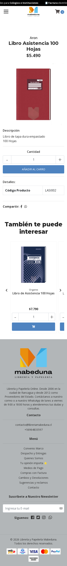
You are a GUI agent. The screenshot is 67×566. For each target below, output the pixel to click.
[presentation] (6, 290)
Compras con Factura (33, 473)
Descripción (11, 130)
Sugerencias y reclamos (33, 482)
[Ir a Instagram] (43, 518)
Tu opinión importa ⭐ (33, 463)
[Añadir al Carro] (33, 327)
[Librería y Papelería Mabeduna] (33, 11)
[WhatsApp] (50, 518)
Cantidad (33, 152)
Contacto (33, 487)
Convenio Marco (34, 448)
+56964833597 (34, 429)
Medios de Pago (33, 468)
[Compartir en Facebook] (21, 206)
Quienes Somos (33, 458)
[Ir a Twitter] (38, 518)
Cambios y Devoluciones (33, 477)
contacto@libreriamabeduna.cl (33, 425)
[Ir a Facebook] (32, 518)
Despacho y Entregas (33, 453)
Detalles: (9, 182)
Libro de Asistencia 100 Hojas (33, 293)
